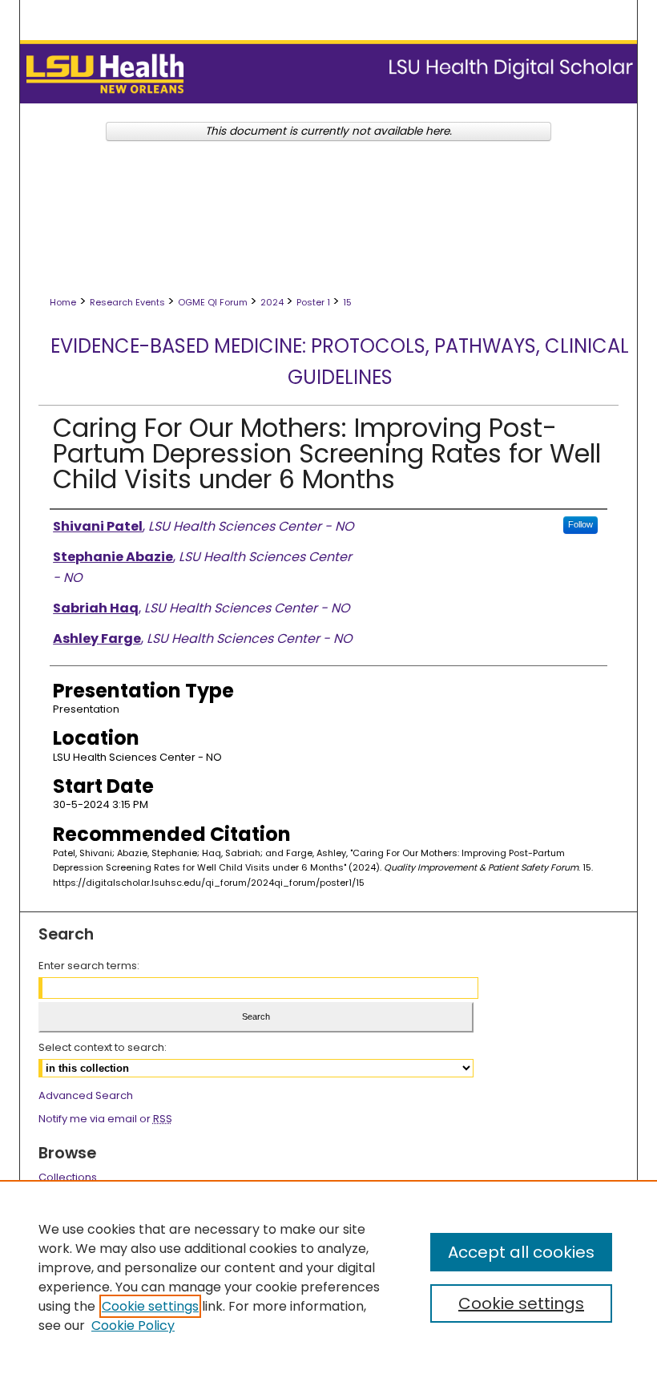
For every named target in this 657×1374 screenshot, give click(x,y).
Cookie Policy (133, 1325)
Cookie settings (150, 1306)
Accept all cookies (521, 1252)
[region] (328, 1277)
